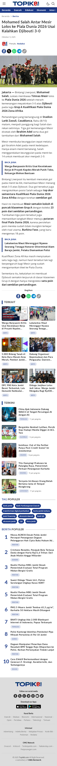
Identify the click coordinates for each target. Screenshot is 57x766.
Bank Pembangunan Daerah (27, 505)
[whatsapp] (24, 696)
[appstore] (21, 707)
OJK (21, 521)
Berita (16, 16)
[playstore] (34, 707)
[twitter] (20, 696)
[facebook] (15, 696)
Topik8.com (24, 757)
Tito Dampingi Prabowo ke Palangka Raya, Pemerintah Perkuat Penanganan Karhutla (34, 466)
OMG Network (34, 760)
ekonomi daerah (26, 516)
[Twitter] (9, 51)
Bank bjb (40, 516)
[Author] (5, 44)
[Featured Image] (28, 86)
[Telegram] (19, 51)
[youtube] (37, 696)
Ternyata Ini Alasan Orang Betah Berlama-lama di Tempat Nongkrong (35, 484)
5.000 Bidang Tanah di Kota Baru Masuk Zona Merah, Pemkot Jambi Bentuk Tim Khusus (14, 358)
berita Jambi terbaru (41, 511)
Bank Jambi (7, 505)
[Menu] (4, 3)
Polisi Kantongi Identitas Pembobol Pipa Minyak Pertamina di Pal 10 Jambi (32, 633)
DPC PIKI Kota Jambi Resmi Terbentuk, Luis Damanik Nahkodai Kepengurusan (13, 389)
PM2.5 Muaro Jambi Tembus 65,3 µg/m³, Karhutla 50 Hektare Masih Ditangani (32, 608)
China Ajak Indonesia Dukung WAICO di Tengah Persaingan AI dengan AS (35, 412)
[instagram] (33, 696)
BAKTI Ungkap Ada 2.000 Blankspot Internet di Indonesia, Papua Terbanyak (31, 621)
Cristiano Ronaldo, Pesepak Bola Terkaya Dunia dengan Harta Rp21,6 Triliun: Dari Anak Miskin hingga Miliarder (32, 553)
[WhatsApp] (14, 51)
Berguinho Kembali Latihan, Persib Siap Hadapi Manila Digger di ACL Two (37, 430)
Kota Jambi (31, 521)
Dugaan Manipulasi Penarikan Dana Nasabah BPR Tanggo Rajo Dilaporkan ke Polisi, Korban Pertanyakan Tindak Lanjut (32, 647)
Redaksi (21, 43)
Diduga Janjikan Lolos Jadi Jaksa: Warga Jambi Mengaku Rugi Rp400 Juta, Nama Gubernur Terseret (42, 391)
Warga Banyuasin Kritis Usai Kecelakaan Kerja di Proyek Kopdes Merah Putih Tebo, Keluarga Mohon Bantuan (29, 170)
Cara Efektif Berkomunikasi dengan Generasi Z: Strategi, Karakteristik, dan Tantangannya (31, 662)
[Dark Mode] (48, 3)
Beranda (6, 16)
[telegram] (28, 696)
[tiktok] (42, 696)
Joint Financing (9, 516)
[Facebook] (4, 51)
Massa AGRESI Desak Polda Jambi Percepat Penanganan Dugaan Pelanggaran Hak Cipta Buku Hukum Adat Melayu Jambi (33, 539)
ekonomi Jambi (9, 521)
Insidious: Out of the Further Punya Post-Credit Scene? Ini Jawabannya (34, 448)
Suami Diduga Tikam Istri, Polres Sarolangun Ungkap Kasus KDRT (28, 581)
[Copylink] (24, 51)
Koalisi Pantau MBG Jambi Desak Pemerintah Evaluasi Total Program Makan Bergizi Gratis (29, 568)
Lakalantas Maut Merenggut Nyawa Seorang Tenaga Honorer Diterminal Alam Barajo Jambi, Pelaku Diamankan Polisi (29, 247)
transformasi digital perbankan (16, 511)
